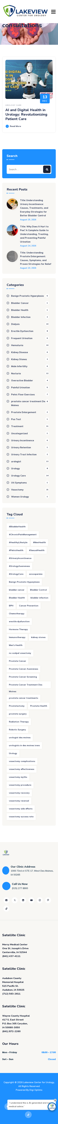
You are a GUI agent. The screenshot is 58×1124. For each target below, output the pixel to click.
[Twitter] (15, 900)
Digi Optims (35, 1089)
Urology (15, 468)
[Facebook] (6, 900)
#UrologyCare (16, 574)
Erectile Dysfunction (22, 331)
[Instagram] (40, 900)
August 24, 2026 (28, 245)
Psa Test (16, 419)
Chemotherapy (16, 613)
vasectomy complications (22, 761)
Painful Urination (20, 387)
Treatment (17, 426)
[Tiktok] (6, 909)
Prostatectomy (17, 706)
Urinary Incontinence (22, 440)
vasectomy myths (18, 777)
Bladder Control (38, 589)
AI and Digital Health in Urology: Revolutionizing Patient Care (26, 114)
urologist (16, 461)
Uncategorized (19, 433)
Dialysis (15, 324)
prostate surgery (18, 713)
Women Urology (20, 496)
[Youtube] (31, 900)
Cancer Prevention (28, 605)
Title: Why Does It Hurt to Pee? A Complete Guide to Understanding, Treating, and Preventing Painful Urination (34, 234)
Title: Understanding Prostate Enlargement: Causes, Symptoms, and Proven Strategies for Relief (35, 258)
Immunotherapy (17, 637)
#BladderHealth (17, 526)
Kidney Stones (19, 359)
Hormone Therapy (18, 629)
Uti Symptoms (19, 482)
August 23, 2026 (28, 268)
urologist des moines (19, 737)
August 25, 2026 (28, 219)
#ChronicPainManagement (23, 534)
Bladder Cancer (20, 303)
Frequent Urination (21, 338)
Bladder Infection (20, 317)
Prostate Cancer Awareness (23, 669)
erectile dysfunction (19, 621)
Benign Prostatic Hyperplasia (27, 295)
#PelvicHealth (16, 550)
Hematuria (17, 345)
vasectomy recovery (19, 792)
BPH (11, 605)
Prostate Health (38, 706)
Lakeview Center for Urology (38, 1082)
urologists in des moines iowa (24, 745)
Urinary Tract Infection (24, 454)
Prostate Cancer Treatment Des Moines (25, 685)
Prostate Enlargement (23, 412)
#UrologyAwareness (19, 566)
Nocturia (16, 373)
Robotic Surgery (17, 729)
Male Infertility (19, 366)
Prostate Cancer (17, 661)
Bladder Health (19, 310)
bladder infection (39, 597)
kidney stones (38, 637)
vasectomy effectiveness (21, 769)
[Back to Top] (51, 1119)
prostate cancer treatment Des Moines (28, 403)
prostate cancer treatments (23, 698)
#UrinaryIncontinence (20, 558)
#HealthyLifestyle (18, 542)
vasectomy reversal (19, 800)
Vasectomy (17, 489)
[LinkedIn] (23, 900)
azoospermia (35, 574)
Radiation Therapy (19, 721)
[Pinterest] (48, 900)
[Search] (47, 169)
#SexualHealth (36, 550)
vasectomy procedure (20, 785)
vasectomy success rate (21, 816)
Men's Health (15, 645)
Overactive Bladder (22, 380)
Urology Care (13, 105)
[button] (52, 1106)
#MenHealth (39, 542)
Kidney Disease (19, 352)
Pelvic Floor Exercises (23, 394)
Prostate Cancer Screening (23, 676)
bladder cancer (16, 589)
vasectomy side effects (20, 808)
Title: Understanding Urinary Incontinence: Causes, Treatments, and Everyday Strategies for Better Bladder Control (34, 208)
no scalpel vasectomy (20, 653)
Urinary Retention (21, 447)
